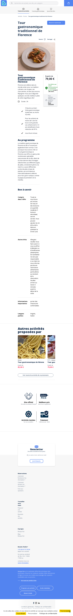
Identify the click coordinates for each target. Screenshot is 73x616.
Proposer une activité (28, 588)
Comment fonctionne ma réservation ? (22, 478)
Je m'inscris (36, 461)
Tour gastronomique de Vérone (31, 362)
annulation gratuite (52, 89)
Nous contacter (51, 103)
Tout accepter (65, 611)
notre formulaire (23, 563)
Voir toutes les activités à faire (28, 580)
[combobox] (33, 3)
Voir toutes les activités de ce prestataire (36, 375)
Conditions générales (27, 607)
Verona (19, 360)
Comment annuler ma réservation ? (21, 484)
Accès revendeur (45, 588)
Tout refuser (21, 613)
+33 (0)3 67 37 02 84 (24, 549)
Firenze (25, 16)
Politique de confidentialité (43, 607)
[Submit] (12, 3)
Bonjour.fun (21, 531)
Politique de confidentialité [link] (48, 613)
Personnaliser (32, 613)
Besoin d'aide (28, 593)
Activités (20, 16)
